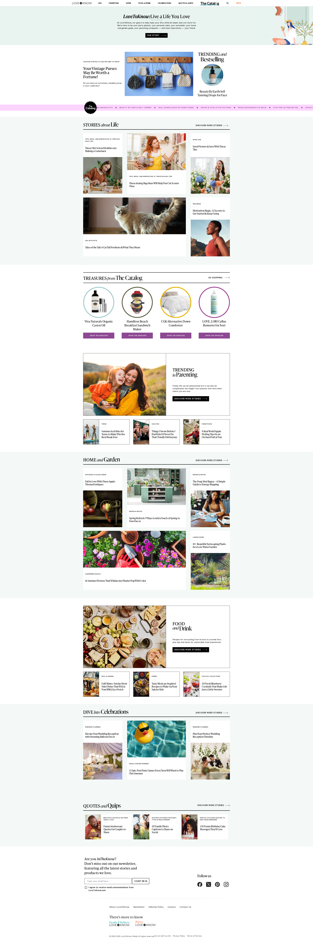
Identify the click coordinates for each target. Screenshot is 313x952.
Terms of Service (194, 936)
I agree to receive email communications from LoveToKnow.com (111, 889)
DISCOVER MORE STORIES (187, 399)
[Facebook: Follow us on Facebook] (199, 884)
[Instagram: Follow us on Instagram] (226, 884)
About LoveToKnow (119, 906)
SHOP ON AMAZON (99, 335)
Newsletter (139, 906)
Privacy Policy (179, 936)
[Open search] (227, 3)
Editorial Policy (156, 906)
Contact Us (185, 906)
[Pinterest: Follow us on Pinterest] (217, 884)
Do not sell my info (163, 936)
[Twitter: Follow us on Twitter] (208, 884)
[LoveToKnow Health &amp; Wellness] (119, 923)
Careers (172, 906)
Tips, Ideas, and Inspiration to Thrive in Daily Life (102, 140)
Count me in (140, 881)
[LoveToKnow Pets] (146, 923)
